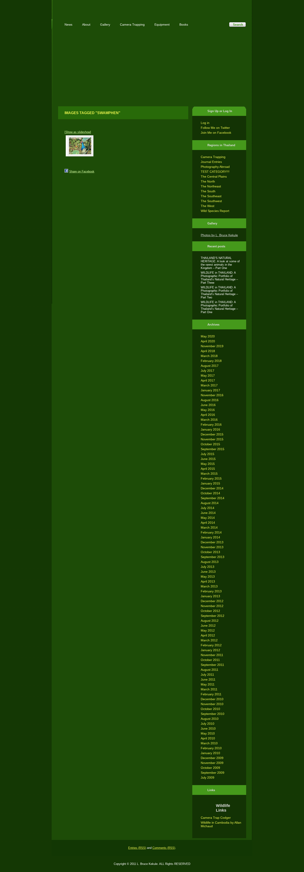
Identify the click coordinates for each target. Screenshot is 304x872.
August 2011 (209, 669)
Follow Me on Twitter (215, 127)
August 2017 (210, 365)
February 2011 (211, 694)
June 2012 (208, 625)
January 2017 (210, 390)
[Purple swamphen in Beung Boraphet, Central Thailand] (79, 145)
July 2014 (207, 508)
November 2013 (212, 547)
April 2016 (208, 415)
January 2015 (210, 483)
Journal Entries (211, 162)
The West (207, 206)
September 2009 (212, 772)
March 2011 (209, 689)
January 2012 (210, 650)
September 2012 (212, 616)
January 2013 (210, 596)
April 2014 (208, 522)
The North (208, 181)
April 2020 (208, 341)
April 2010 (208, 738)
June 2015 (208, 459)
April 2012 (208, 635)
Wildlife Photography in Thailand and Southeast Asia (106, 7)
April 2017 (208, 380)
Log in (205, 123)
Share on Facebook (81, 171)
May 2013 (208, 576)
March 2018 (209, 356)
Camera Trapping (213, 157)
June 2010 (208, 728)
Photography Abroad (215, 166)
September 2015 (212, 449)
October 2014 (210, 493)
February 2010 (211, 748)
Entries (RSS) (137, 847)
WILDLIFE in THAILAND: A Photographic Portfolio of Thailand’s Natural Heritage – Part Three (219, 277)
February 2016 (211, 424)
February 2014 (211, 532)
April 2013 (208, 581)
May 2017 (208, 375)
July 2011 (207, 674)
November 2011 (212, 655)
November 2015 (212, 439)
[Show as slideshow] (78, 132)
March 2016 (209, 419)
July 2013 (207, 566)
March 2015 (209, 473)
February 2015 (211, 478)
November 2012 (212, 606)
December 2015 (212, 434)
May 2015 (208, 464)
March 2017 (209, 385)
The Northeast (211, 186)
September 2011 (212, 665)
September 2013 (212, 557)
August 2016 (210, 400)
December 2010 (212, 699)
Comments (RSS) (163, 847)
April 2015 (208, 468)
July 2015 (207, 454)
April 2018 (208, 351)
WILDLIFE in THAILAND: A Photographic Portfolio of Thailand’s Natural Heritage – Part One (219, 307)
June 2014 (208, 513)
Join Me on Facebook (216, 132)
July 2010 (207, 723)
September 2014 (212, 498)
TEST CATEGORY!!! (215, 171)
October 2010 (210, 709)
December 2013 (212, 542)
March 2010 (209, 743)
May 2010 (208, 733)
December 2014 (212, 488)
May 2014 (208, 517)
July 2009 (207, 777)
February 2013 (211, 591)
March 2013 (209, 586)
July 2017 (207, 370)
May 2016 (208, 410)
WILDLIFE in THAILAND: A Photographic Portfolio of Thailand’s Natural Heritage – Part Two (219, 292)
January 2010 (210, 753)
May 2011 (208, 684)
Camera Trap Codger (216, 817)
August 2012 (210, 620)
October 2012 (210, 611)
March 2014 (209, 527)
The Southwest (211, 201)
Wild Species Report (215, 211)
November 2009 (212, 763)
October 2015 (210, 444)
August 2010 (210, 718)
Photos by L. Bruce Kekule (219, 235)
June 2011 (208, 679)
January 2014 (210, 537)
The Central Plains (214, 176)
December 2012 (212, 601)
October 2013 (210, 552)
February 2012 (211, 645)
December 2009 (212, 758)
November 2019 (212, 346)
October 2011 (210, 660)
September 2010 (212, 714)
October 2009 (210, 767)
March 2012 (209, 640)
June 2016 (208, 405)
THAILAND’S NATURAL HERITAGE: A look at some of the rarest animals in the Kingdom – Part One (220, 263)
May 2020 (208, 336)
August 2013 (210, 562)
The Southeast (211, 196)
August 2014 (210, 503)
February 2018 (211, 361)
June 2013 (208, 571)
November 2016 (212, 395)
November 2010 (212, 704)
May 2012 (208, 630)
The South (208, 191)
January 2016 (210, 429)
